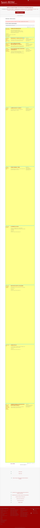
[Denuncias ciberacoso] (35, 513)
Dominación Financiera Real (16, 28)
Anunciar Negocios (11, 9)
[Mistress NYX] (20, 490)
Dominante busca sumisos (24, 9)
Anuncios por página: (23, 464)
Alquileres (7, 9)
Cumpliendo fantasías (17, 9)
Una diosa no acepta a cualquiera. (17, 285)
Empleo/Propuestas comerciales (32, 9)
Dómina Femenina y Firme (15, 167)
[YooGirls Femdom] (20, 502)
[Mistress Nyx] (20, 473)
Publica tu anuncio (20, 12)
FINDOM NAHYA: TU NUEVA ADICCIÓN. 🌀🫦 (18, 38)
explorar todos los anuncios (24, 21)
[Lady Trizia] (20, 475)
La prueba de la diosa (15, 226)
